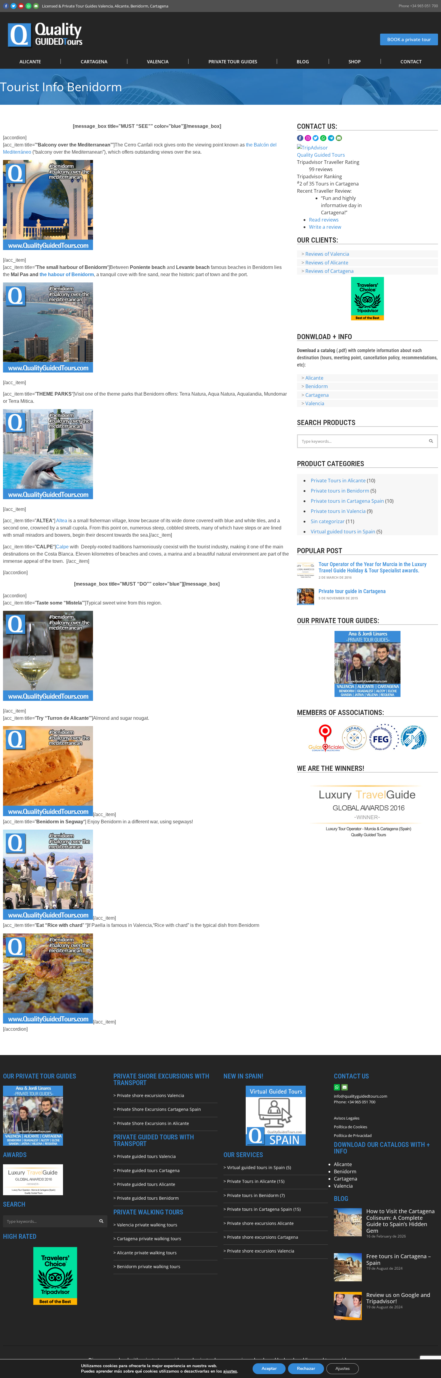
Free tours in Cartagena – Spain (398, 1259)
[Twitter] (13, 6)
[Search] (431, 441)
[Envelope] (36, 6)
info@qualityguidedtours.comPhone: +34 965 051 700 (360, 1099)
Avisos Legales (346, 1118)
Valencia (314, 403)
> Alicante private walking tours (145, 1253)
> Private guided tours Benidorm (146, 1198)
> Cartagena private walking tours (147, 1238)
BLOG (303, 62)
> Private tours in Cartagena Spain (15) (262, 1209)
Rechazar (306, 1368)
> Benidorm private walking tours (146, 1266)
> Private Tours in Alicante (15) (254, 1181)
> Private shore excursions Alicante (259, 1223)
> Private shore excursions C (252, 1237)
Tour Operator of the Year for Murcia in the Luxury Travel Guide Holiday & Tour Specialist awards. (373, 567)
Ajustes (342, 1368)
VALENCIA (158, 62)
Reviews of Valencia (327, 254)
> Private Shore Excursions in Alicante (151, 1123)
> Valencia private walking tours (145, 1225)
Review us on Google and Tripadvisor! (398, 1298)
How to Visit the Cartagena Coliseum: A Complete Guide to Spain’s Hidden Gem (400, 1221)
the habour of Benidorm (67, 274)
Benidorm (316, 386)
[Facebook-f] (6, 6)
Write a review (325, 227)
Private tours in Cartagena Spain (347, 501)
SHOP (355, 62)
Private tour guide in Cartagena (352, 591)
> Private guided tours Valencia (144, 1156)
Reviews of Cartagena (329, 271)
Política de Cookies (350, 1126)
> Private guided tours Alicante (144, 1184)
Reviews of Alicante (326, 262)
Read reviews (324, 219)
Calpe (62, 546)
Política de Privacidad (353, 1135)
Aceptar (269, 1368)
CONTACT (411, 62)
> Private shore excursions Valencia (148, 1095)
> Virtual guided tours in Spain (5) (257, 1167)
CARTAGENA (94, 62)
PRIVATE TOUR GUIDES (232, 62)
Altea (61, 520)
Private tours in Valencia (338, 511)
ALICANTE (30, 62)
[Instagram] (308, 138)
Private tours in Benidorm (340, 490)
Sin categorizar (328, 521)
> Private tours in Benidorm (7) (254, 1195)
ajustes (230, 1371)
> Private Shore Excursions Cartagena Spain (157, 1109)
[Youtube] (21, 6)
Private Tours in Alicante (338, 480)
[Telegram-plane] (331, 138)
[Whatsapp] (29, 6)
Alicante (314, 378)
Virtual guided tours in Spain (343, 531)
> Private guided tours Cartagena (146, 1170)
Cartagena (317, 395)
